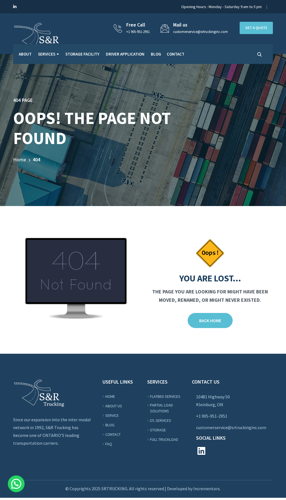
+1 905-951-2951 (138, 31)
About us (113, 405)
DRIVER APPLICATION (125, 54)
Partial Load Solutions (161, 408)
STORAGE (158, 429)
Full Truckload (164, 439)
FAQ (108, 443)
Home (19, 159)
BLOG (156, 54)
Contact (113, 434)
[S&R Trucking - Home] (39, 35)
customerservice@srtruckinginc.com (231, 427)
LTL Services (160, 420)
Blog (110, 424)
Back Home (210, 320)
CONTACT (175, 54)
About (25, 54)
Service (112, 415)
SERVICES (46, 54)
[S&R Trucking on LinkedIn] (14, 6)
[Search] (259, 54)
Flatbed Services (165, 396)
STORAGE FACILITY (82, 54)
